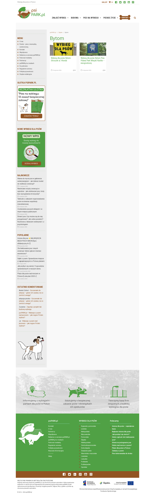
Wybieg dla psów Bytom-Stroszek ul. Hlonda (61, 59)
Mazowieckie (85, 434)
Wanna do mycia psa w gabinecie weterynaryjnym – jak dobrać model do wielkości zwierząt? (30, 181)
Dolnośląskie (85, 448)
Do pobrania (24, 66)
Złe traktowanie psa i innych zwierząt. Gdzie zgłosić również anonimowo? (29, 251)
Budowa (74, 18)
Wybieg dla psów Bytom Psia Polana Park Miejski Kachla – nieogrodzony (92, 60)
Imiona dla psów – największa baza (123, 427)
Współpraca (23, 52)
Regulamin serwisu (26, 69)
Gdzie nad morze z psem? (122, 445)
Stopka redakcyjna (26, 74)
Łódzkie (84, 429)
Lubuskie (84, 459)
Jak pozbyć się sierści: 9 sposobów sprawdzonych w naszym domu (30, 267)
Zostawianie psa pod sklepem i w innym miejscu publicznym (29, 210)
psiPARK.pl (23, 313)
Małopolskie (85, 432)
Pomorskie (85, 437)
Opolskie (84, 467)
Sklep (104, 2)
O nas (21, 41)
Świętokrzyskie (86, 451)
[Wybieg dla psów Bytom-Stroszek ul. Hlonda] (63, 49)
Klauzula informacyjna (56, 451)
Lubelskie (84, 456)
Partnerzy (23, 60)
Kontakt (22, 49)
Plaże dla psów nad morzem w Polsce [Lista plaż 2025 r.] (28, 275)
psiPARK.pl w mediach (27, 63)
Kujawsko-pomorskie (88, 426)
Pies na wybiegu (91, 18)
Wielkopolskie (86, 442)
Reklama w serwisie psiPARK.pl (30, 55)
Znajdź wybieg (59, 18)
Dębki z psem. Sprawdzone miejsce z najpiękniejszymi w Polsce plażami (30, 260)
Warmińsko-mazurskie (89, 453)
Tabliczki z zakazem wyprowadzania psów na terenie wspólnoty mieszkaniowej (30, 201)
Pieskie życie (109, 18)
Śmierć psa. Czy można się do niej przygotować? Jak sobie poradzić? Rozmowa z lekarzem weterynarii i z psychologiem (30, 220)
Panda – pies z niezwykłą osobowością (28, 45)
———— (50, 453)
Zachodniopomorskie (88, 445)
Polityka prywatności (26, 71)
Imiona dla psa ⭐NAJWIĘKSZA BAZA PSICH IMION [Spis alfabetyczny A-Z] (29, 241)
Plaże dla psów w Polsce (121, 448)
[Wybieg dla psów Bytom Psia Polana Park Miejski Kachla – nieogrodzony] (93, 49)
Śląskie (83, 440)
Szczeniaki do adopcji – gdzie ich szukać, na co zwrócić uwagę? (31, 292)
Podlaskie (84, 462)
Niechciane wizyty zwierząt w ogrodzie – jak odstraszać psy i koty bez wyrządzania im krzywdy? (30, 191)
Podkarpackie (85, 464)
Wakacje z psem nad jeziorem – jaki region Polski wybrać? (31, 315)
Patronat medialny (26, 58)
